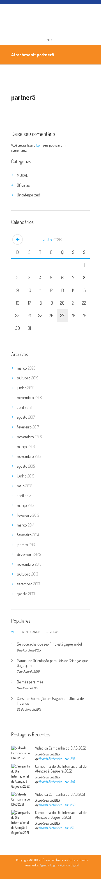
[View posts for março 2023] (17, 239)
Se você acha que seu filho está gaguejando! (49, 644)
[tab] (13, 633)
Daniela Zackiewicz (50, 759)
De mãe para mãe (30, 681)
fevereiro (28, 427)
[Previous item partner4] (28, 79)
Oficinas (23, 185)
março (26, 368)
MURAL (22, 175)
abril (24, 407)
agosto (51, 239)
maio (24, 485)
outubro (27, 378)
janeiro (26, 544)
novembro (29, 397)
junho (26, 387)
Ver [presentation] (13, 632)
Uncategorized (28, 195)
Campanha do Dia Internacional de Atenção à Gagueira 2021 (60, 815)
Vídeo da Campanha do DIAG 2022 (60, 748)
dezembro (29, 554)
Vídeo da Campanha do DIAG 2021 (60, 794)
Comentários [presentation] (31, 631)
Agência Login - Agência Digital (59, 865)
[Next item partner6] (63, 79)
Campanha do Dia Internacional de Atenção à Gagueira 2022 (60, 768)
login (39, 145)
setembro (28, 583)
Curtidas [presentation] (52, 631)
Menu (50, 40)
